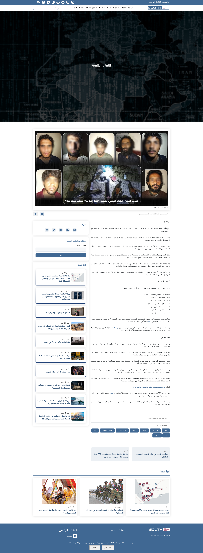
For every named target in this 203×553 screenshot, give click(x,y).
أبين (166, 435)
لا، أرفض (95, 548)
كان (149, 322)
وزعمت (116, 328)
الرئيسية (130, 8)
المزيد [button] (75, 8)
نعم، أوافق (107, 548)
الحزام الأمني (122, 430)
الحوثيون (155, 430)
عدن (95, 430)
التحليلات (124, 8)
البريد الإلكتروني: (80, 245)
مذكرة (111, 393)
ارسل (60, 255)
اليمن (165, 430)
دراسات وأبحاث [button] (105, 8)
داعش (134, 430)
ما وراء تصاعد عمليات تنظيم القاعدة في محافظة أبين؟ (149, 387)
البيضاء (157, 435)
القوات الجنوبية (107, 430)
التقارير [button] (116, 8)
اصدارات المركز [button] (85, 8)
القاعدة (144, 430)
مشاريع (94, 8)
